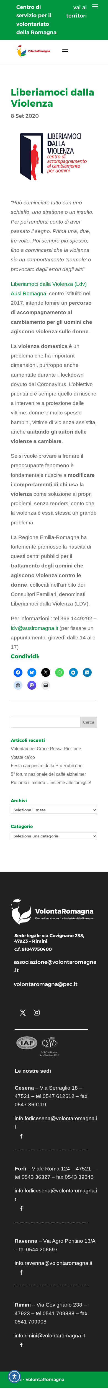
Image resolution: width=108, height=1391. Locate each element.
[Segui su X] (23, 1013)
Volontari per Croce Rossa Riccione (46, 748)
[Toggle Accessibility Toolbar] (14, 1376)
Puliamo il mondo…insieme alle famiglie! (51, 782)
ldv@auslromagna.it (34, 628)
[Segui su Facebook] (21, 1136)
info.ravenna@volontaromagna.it (53, 1263)
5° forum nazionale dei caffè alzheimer (48, 774)
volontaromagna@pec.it (46, 984)
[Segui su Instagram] (36, 1013)
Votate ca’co (23, 757)
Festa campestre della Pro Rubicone (47, 765)
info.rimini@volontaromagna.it (50, 1336)
